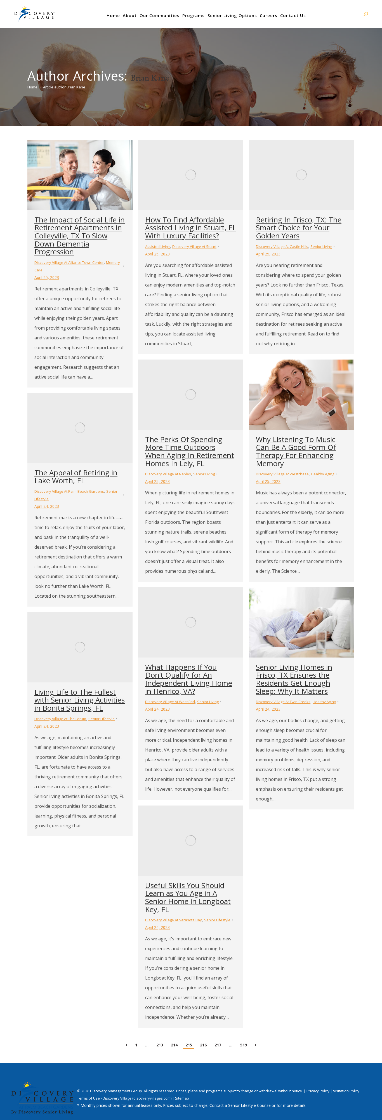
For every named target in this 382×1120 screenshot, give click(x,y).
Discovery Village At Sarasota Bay (173, 919)
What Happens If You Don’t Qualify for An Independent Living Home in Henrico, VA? (188, 679)
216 (203, 1045)
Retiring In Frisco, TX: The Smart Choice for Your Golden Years (298, 228)
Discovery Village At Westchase (282, 473)
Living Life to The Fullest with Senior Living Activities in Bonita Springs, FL (79, 700)
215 (188, 1045)
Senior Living (321, 246)
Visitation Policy (346, 1090)
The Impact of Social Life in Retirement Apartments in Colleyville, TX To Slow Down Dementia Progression (79, 236)
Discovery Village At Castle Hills (282, 246)
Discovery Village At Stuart (194, 246)
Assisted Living (157, 246)
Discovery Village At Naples (168, 473)
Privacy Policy (318, 1090)
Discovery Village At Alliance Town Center (69, 262)
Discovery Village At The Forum (60, 718)
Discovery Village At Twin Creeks (283, 701)
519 (243, 1045)
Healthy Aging (322, 473)
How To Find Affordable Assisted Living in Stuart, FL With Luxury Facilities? (190, 228)
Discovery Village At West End (170, 701)
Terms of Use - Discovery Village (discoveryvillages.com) (124, 1098)
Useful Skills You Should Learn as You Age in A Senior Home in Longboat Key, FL (188, 897)
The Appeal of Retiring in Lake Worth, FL (75, 477)
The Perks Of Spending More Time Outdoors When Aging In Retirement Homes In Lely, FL (189, 451)
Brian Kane (150, 77)
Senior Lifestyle (101, 718)
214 (174, 1045)
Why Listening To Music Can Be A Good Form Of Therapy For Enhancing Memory (296, 451)
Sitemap (182, 1098)
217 (217, 1045)
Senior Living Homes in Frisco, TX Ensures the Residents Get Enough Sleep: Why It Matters (294, 679)
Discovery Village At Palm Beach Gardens (69, 491)
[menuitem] (113, 15)
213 (159, 1045)
